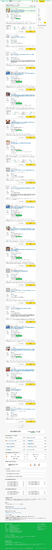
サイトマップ (25, 548)
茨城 (16, 525)
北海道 (10, 528)
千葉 (15, 525)
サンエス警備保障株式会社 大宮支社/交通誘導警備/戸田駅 (19, 271)
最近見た (32, 1)
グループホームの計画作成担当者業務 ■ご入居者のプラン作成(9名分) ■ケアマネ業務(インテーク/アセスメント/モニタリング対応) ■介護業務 (20, 199)
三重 (13, 526)
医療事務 (8, 449)
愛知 (10, 526)
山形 (17, 528)
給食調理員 (29, 440)
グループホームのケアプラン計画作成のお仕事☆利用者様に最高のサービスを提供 (23, 188)
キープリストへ (42, 27)
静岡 (11, 526)
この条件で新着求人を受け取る (42, 25)
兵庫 (11, 527)
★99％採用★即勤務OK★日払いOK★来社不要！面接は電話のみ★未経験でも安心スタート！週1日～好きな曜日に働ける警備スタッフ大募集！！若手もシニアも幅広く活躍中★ (23, 95)
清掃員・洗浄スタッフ (31, 446)
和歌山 (17, 527)
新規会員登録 (42, 1)
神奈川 (12, 525)
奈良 (15, 527)
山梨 (15, 529)
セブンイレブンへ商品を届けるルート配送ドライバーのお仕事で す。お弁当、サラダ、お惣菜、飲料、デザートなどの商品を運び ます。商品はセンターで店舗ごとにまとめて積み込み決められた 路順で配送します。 (20, 300)
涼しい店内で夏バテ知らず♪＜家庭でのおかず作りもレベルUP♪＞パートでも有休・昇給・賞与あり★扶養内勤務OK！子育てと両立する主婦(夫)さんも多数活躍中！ (22, 349)
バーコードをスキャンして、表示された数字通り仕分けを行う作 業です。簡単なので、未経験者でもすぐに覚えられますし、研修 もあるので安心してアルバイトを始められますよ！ (20, 46)
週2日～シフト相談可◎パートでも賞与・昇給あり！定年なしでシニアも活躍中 (22, 54)
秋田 (16, 528)
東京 (10, 525)
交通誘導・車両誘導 (10, 446)
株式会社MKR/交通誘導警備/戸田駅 (16, 389)
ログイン (48, 1)
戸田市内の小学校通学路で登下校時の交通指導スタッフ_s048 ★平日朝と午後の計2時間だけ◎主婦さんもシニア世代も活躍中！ (23, 11)
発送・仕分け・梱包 (10, 443)
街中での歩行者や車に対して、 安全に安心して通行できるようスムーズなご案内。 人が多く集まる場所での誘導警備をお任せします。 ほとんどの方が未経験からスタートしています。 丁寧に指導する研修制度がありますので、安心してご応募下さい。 (20, 87)
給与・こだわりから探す (27, 536)
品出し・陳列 (9, 437)
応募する (31, 31)
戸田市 (13, 41)
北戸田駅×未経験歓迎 (23, 508)
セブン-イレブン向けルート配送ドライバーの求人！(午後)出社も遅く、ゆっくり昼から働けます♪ (23, 291)
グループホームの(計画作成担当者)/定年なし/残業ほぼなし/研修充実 (21, 308)
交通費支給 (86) (7, 512)
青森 (12, 528)
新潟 (10, 529)
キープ (34, 1)
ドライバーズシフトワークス (41, 525)
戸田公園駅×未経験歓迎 (8, 508)
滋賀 (14, 527)
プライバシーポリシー (15, 548)
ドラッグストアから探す (19, 537)
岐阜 (14, 526)
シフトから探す (22, 536)
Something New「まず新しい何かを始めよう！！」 (18, 37)
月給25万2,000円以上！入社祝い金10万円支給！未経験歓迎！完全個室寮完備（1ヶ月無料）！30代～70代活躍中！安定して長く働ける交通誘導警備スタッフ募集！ (23, 370)
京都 (13, 527)
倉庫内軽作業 (30, 443)
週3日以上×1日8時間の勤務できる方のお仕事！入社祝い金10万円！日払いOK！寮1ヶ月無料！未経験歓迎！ (23, 250)
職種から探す (17, 536)
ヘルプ (29, 1)
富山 (11, 529)
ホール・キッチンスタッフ (11, 440)
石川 (13, 529)
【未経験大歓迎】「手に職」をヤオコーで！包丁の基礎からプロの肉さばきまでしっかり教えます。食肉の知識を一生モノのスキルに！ (23, 123)
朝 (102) (20, 512)
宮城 (15, 528)
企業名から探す (33, 536)
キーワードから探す (7, 537)
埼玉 (13, 525)
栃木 (17, 525)
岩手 (13, 528)
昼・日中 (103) (12, 512)
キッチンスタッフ (30, 437)
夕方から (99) (16, 512)
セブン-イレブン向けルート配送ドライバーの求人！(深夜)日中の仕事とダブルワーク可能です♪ (23, 171)
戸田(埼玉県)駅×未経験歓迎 (16, 508)
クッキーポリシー (20, 548)
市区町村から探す (7, 536)
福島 (19, 528)
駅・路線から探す (12, 536)
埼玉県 (11, 41)
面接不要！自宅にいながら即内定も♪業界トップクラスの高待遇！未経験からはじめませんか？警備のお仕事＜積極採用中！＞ (23, 74)
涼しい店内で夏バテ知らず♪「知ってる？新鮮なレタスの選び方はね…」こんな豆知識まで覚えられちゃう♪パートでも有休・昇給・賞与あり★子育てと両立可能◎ (23, 229)
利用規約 (11, 548)
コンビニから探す (13, 537)
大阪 (10, 527)
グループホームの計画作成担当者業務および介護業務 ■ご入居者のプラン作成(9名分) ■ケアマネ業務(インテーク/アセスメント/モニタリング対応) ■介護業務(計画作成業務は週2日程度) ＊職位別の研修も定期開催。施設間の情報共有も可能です (20, 320)
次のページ (23, 425)
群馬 (19, 525)
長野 (17, 529)
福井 (14, 529)
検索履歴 (37, 1)
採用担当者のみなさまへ (30, 548)
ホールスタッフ (30, 449)
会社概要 (6, 548)
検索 (45, 22)
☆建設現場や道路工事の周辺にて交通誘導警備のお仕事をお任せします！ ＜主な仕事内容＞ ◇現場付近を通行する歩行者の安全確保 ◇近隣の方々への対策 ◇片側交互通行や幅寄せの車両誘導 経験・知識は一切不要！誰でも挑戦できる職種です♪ (20, 401)
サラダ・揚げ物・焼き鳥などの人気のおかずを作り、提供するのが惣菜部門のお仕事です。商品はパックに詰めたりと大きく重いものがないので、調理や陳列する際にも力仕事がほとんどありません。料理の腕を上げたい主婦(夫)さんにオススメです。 (20, 362)
